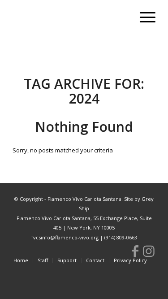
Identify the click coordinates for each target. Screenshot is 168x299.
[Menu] (143, 18)
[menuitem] (143, 18)
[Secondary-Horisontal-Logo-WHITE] (70, 18)
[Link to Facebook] (135, 251)
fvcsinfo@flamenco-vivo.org (65, 237)
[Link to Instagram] (148, 251)
